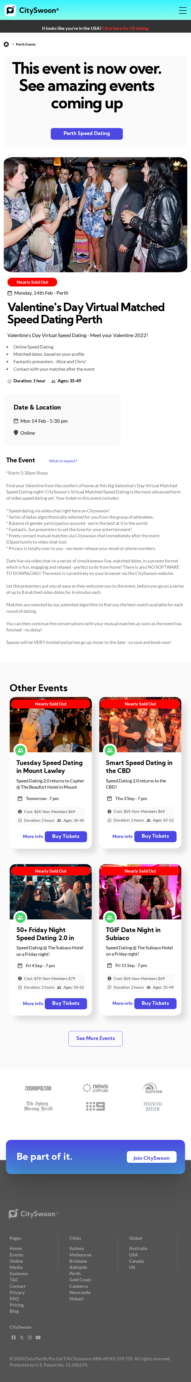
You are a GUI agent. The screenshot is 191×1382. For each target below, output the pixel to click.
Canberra (78, 1286)
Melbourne (80, 1254)
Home (16, 1248)
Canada (136, 1261)
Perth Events (26, 44)
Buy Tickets (65, 836)
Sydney (76, 1248)
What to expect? (63, 460)
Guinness (19, 1273)
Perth (75, 1273)
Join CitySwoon (152, 1158)
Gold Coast (80, 1279)
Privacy (17, 1292)
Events (16, 1254)
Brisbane (78, 1261)
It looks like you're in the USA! (95, 28)
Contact (18, 1286)
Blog (14, 1311)
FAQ (14, 1298)
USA (133, 1254)
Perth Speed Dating (87, 133)
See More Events (95, 1038)
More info (33, 836)
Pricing (17, 1305)
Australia (138, 1248)
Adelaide (78, 1267)
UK (132, 1267)
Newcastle (80, 1292)
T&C (14, 1279)
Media (16, 1267)
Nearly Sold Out (32, 282)
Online (16, 1261)
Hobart (76, 1298)
